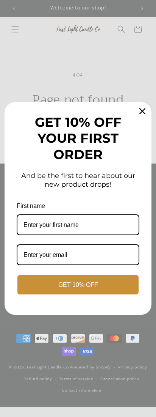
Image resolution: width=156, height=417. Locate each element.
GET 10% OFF (78, 285)
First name (31, 206)
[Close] (142, 111)
